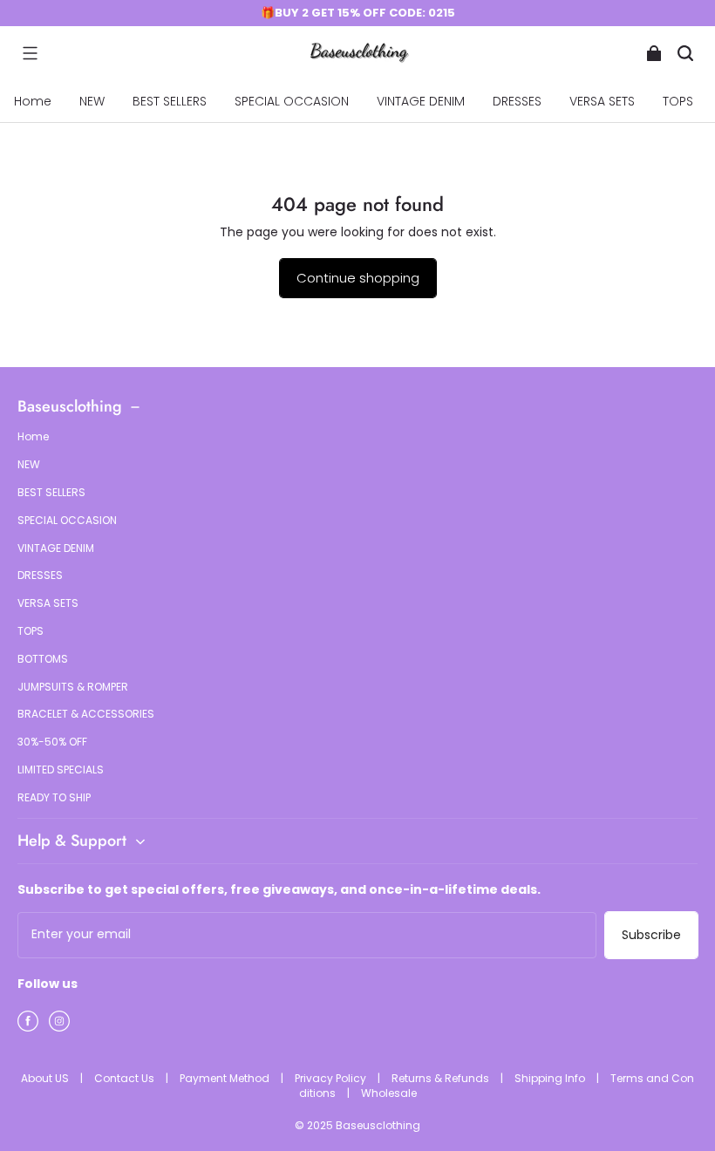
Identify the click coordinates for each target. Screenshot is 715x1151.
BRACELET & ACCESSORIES (85, 714)
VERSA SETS (602, 101)
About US (46, 1078)
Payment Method (226, 1078)
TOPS (678, 101)
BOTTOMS (42, 659)
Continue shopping (357, 278)
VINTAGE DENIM (421, 101)
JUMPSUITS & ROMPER (72, 687)
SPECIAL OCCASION (292, 101)
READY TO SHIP (54, 798)
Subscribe (651, 934)
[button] (29, 53)
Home (32, 101)
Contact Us (125, 1078)
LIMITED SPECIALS (60, 770)
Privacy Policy (332, 1078)
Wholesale (389, 1093)
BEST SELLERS (170, 101)
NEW (92, 101)
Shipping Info (551, 1078)
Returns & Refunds (442, 1078)
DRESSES (517, 101)
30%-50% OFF (52, 742)
